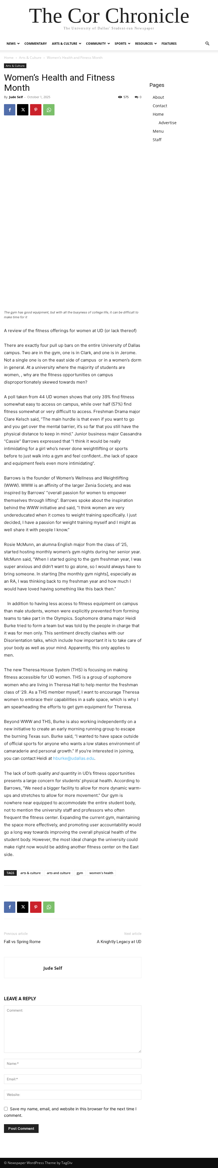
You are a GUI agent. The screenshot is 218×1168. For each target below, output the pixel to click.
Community (96, 43)
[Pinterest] (35, 109)
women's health (101, 873)
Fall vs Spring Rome (22, 941)
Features (169, 43)
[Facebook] (9, 109)
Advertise (168, 122)
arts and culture (58, 873)
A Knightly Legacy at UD (119, 941)
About (158, 97)
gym (80, 873)
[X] (22, 109)
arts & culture (30, 873)
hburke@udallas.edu (73, 758)
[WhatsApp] (48, 109)
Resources (144, 43)
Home (9, 57)
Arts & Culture (64, 43)
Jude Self (16, 97)
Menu (158, 131)
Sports (120, 43)
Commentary (35, 43)
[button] (207, 43)
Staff (157, 139)
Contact (160, 105)
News (11, 43)
